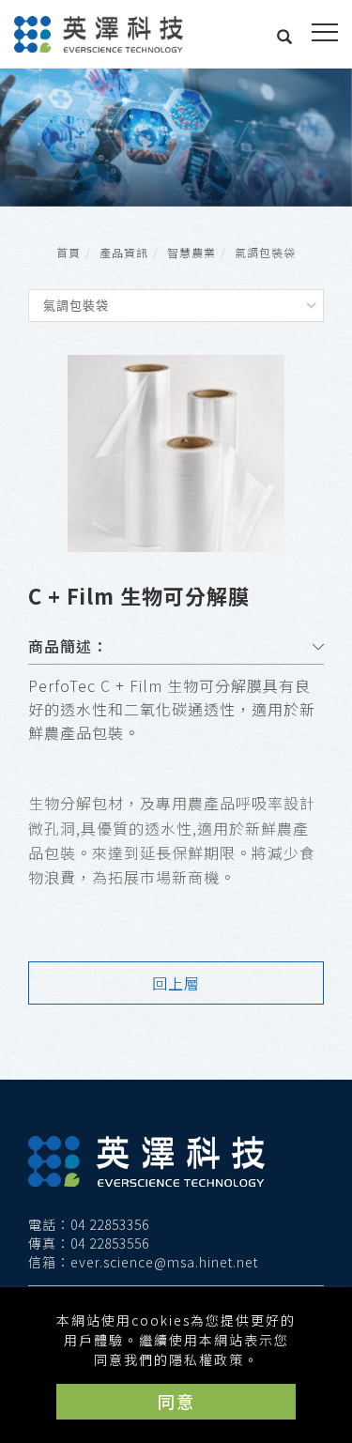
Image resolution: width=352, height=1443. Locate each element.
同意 (176, 1401)
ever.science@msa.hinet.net (164, 1261)
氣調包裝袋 (265, 252)
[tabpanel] (176, 138)
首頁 (68, 252)
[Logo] (98, 32)
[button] (285, 38)
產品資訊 (123, 252)
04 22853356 (109, 1224)
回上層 (176, 983)
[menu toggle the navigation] (325, 33)
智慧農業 (191, 252)
